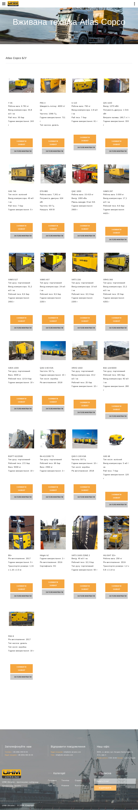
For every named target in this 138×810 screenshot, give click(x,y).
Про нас (52, 785)
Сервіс (78, 780)
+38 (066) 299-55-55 (20, 752)
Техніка (65, 32)
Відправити (105, 788)
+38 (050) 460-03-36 (25, 755)
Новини (65, 785)
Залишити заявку (21, 142)
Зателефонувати (23, 151)
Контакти (79, 785)
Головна (53, 32)
